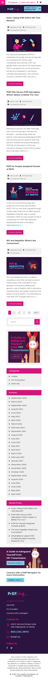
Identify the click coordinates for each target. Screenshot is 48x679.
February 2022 (18, 427)
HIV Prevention (15, 253)
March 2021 (16, 453)
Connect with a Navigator (17, 613)
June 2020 (16, 487)
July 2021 (15, 439)
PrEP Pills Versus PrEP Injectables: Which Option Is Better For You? (23, 517)
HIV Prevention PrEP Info (18, 30)
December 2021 (18, 431)
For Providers (12, 609)
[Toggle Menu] (2, 2)
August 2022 (17, 409)
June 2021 (15, 442)
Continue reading (15, 84)
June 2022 (16, 413)
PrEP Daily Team (31, 27)
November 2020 (18, 468)
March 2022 (16, 424)
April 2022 (16, 420)
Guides (14, 376)
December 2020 (18, 464)
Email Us (14, 2)
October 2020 (17, 472)
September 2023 (19, 398)
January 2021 (17, 461)
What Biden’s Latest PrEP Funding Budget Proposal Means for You (23, 538)
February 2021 (17, 457)
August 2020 (17, 479)
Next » (36, 313)
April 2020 (16, 494)
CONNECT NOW (14, 580)
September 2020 (19, 475)
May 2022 (15, 416)
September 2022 (19, 405)
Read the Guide (14, 563)
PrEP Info (15, 384)
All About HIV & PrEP (15, 601)
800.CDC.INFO (28, 2)
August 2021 (17, 435)
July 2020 (15, 483)
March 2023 (16, 402)
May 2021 (15, 446)
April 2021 (15, 450)
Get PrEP (10, 605)
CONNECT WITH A (31, 9)
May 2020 (15, 490)
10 (29, 313)
